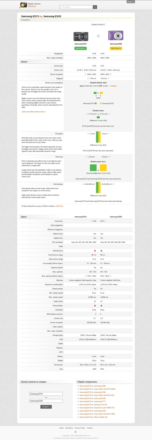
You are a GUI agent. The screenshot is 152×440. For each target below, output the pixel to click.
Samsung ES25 (116, 44)
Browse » (131, 2)
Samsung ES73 (80, 44)
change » (113, 86)
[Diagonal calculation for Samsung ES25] (108, 78)
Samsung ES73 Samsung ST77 (92, 401)
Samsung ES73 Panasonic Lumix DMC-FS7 (97, 408)
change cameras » (98, 24)
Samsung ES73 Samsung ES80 (93, 386)
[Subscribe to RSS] (75, 432)
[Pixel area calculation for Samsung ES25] (110, 156)
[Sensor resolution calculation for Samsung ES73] (86, 74)
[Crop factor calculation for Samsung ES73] (91, 221)
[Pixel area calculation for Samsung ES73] (87, 156)
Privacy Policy (80, 428)
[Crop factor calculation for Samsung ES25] (105, 221)
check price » (80, 48)
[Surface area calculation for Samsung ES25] (109, 114)
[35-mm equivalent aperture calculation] (86, 276)
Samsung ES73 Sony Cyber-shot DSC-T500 (97, 414)
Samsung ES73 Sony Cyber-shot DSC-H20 (97, 395)
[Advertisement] (41, 37)
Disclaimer (69, 428)
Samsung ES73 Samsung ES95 (93, 392)
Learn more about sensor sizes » (34, 112)
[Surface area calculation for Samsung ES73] (87, 114)
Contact (90, 428)
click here (59, 206)
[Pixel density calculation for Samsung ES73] (83, 184)
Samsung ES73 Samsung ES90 (93, 398)
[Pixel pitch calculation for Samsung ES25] (108, 133)
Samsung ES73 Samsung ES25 (93, 411)
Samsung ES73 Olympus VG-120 (93, 405)
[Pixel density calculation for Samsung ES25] (113, 184)
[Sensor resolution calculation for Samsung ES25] (111, 74)
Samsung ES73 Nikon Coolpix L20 (93, 417)
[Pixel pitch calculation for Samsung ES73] (88, 133)
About (61, 428)
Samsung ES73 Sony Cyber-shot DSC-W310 (97, 389)
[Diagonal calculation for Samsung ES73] (88, 78)
